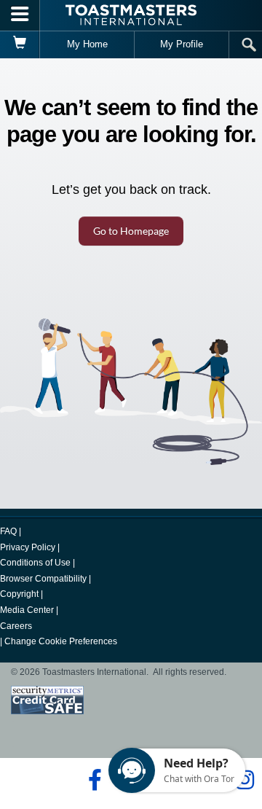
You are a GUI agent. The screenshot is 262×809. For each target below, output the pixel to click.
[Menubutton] (20, 15)
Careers (16, 626)
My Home (87, 44)
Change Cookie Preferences (60, 641)
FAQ (8, 531)
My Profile (181, 44)
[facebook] (92, 780)
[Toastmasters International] (131, 15)
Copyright (19, 594)
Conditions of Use (35, 563)
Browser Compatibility (43, 579)
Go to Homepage (131, 230)
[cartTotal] (20, 44)
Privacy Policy (27, 547)
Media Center (27, 610)
